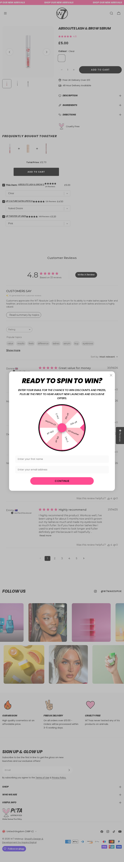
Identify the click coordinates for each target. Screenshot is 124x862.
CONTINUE (62, 481)
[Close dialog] (111, 375)
